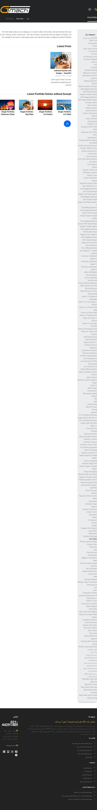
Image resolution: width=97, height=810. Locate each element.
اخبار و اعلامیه (92, 650)
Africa (95, 46)
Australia (94, 68)
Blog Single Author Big (89, 687)
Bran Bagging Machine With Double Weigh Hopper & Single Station (88, 92)
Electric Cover (92, 175)
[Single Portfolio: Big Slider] (26, 105)
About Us (93, 385)
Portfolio (94, 431)
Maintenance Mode (90, 394)
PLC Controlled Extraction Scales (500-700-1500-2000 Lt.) (88, 423)
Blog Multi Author (91, 684)
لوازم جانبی (88, 757)
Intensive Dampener (89, 353)
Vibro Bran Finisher (90, 628)
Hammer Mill (92, 280)
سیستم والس (92, 676)
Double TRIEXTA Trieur (88, 148)
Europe (94, 181)
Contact (94, 396)
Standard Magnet (91, 579)
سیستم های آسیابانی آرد (84, 750)
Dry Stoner (93, 162)
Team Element (92, 552)
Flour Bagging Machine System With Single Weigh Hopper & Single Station (87, 224)
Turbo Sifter (93, 609)
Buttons (94, 507)
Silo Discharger (91, 569)
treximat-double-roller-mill (88, 596)
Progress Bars (92, 544)
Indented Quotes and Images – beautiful (62, 72)
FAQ (95, 399)
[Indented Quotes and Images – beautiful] (60, 60)
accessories (92, 43)
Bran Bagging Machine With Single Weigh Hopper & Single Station (87, 100)
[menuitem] (94, 9)
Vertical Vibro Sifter (90, 625)
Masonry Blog (92, 698)
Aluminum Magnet (90, 59)
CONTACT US (92, 124)
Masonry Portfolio (90, 434)
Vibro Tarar (93, 633)
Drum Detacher (91, 156)
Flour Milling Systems (89, 248)
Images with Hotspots (89, 528)
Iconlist (94, 526)
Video (95, 561)
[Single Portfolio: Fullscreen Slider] (7, 105)
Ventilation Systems (90, 620)
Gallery (94, 517)
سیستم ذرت (92, 671)
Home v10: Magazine (89, 296)
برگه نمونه (93, 652)
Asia (95, 65)
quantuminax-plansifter (88, 482)
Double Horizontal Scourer (87, 146)
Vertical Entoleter (91, 623)
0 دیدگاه (57, 76)
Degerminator (92, 138)
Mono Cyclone (92, 377)
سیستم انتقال (87, 778)
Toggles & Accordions (89, 558)
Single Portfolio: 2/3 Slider (64, 113)
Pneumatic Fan (91, 428)
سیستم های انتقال (90, 674)
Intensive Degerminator (88, 356)
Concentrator (92, 121)
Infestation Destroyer (89, 350)
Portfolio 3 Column (90, 442)
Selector (94, 493)
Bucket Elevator (91, 108)
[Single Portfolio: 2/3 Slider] (64, 105)
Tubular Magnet (91, 606)
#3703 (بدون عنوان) (90, 38)
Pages (94, 383)
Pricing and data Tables (88, 542)
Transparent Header (90, 593)
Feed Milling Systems (89, 208)
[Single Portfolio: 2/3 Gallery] (45, 105)
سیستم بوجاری (92, 666)
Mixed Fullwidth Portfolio (88, 437)
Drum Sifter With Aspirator (87, 159)
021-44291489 (10, 724)
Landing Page (92, 404)
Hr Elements (92, 520)
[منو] (90, 9)
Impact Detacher (91, 340)
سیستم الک (93, 660)
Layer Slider (93, 531)
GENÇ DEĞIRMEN (90, 272)
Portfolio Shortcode (90, 536)
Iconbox (94, 523)
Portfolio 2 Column (90, 439)
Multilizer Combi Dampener (87, 380)
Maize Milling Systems (89, 369)
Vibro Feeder (92, 631)
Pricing (94, 410)
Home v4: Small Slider (89, 313)
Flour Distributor (91, 245)
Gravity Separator (91, 278)
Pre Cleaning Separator (88, 447)
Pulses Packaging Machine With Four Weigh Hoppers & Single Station (87, 474)
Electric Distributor (90, 178)
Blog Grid (93, 682)
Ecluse (94, 167)
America (94, 62)
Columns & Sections (89, 509)
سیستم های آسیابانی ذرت (84, 747)
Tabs (95, 550)
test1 (95, 590)
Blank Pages (92, 388)
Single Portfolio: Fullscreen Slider (8, 113)
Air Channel (93, 51)
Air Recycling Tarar (90, 57)
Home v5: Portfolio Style (88, 315)
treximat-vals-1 (91, 598)
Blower (94, 84)
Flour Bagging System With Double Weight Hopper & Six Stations (89, 240)
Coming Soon (92, 391)
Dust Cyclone (92, 165)
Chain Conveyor (91, 119)
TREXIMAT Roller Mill (89, 679)
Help (95, 402)
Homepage (93, 299)
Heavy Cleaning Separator (87, 283)
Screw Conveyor (91, 491)
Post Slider (92, 17)
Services (94, 412)
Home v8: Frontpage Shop (87, 329)
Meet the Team (91, 407)
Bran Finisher (92, 105)
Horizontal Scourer (90, 337)
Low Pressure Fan (90, 367)
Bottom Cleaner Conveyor (88, 86)
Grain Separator (91, 275)
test (95, 587)
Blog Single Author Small (88, 695)
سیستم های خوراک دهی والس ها (82, 743)
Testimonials (92, 555)
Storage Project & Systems (87, 582)
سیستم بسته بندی (90, 663)
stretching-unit (92, 585)
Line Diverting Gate (90, 359)
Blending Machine (90, 81)
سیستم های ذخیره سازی (84, 754)
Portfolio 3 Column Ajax (88, 445)
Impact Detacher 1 (90, 342)
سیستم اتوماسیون (90, 658)
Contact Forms (91, 512)
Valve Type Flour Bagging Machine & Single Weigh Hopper (88, 614)
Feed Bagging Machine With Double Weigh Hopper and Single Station (87, 191)
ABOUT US (93, 41)
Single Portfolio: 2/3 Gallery (45, 113)
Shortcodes (93, 501)
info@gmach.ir (11, 746)
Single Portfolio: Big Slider (26, 113)
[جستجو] (94, 9)
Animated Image (91, 504)
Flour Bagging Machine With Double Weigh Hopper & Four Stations (88, 232)
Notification (93, 534)
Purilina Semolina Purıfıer (88, 480)
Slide (95, 577)
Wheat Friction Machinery (88, 647)
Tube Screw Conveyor (89, 604)
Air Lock (94, 54)
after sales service (90, 49)
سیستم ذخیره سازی (90, 668)
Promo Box (93, 547)
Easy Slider (93, 515)
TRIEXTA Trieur (91, 601)
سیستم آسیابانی (91, 655)
